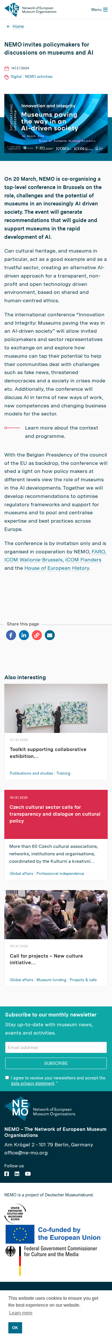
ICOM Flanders (83, 560)
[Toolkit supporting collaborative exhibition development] (56, 712)
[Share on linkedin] (23, 635)
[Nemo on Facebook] (6, 1174)
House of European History (56, 568)
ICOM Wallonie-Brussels (33, 560)
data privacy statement (32, 1083)
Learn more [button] (20, 1312)
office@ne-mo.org (26, 1153)
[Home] (30, 9)
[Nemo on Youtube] (28, 1174)
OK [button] (15, 1327)
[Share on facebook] (10, 635)
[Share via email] (49, 635)
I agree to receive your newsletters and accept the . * (58, 1080)
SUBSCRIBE (56, 1063)
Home (18, 26)
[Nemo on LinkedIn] (17, 1174)
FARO (98, 551)
